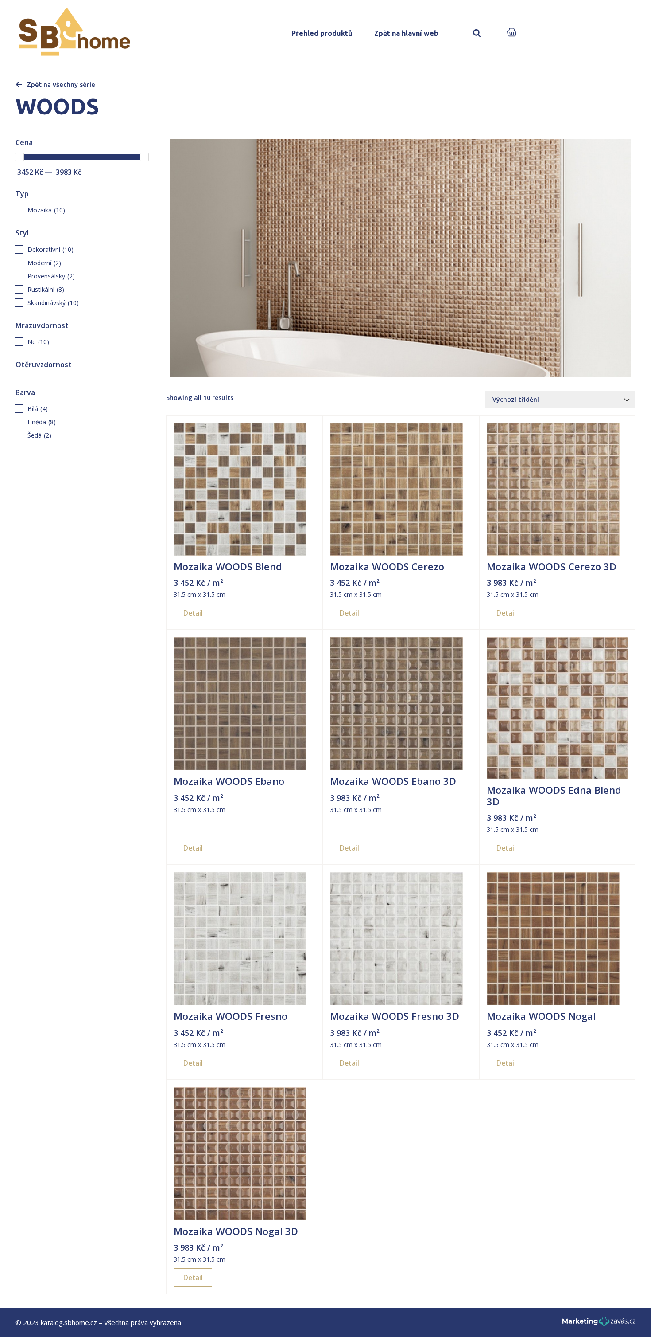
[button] (476, 33)
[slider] (19, 157)
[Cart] (511, 33)
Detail (193, 613)
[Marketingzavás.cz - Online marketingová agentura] (599, 1324)
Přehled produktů (321, 33)
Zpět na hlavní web (406, 33)
